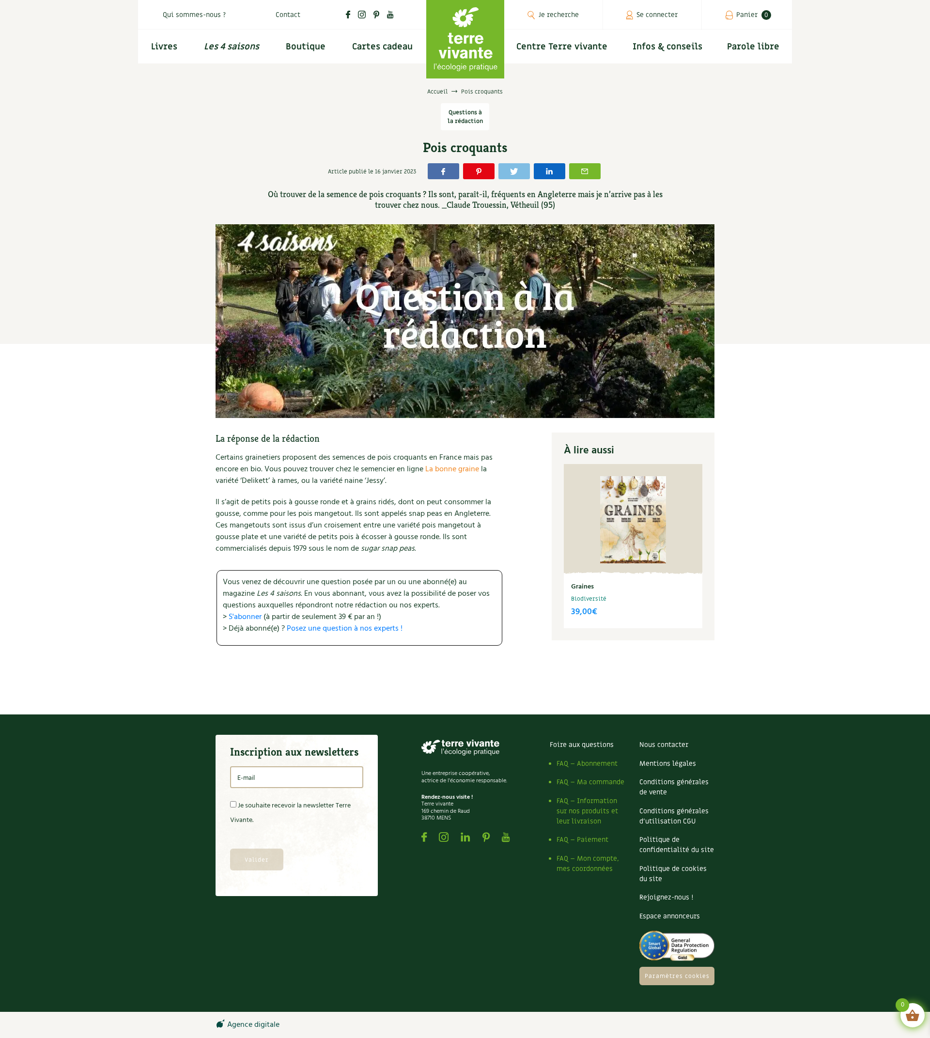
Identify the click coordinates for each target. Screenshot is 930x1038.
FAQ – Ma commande (590, 782)
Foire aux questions (582, 744)
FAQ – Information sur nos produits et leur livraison (587, 811)
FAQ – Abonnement (587, 763)
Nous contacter (663, 744)
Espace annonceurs (669, 916)
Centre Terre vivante (561, 46)
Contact (288, 14)
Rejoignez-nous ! (666, 897)
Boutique (306, 46)
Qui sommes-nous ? (194, 14)
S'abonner (245, 617)
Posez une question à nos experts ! (345, 628)
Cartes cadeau (382, 46)
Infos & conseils (667, 46)
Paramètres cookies (677, 976)
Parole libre (753, 46)
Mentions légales (667, 763)
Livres (164, 46)
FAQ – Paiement (582, 839)
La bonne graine (452, 469)
